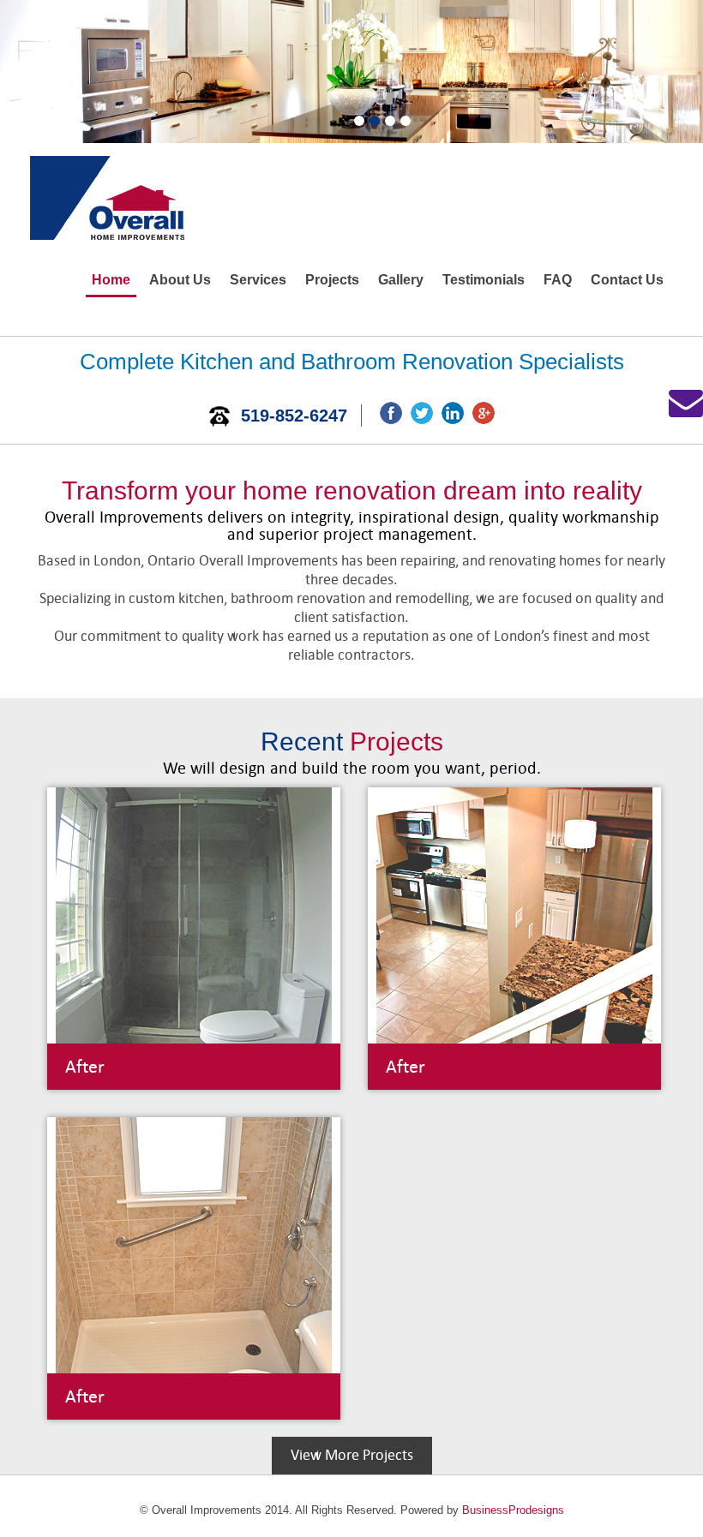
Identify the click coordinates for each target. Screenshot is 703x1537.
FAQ (558, 279)
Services (258, 279)
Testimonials (483, 279)
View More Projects (352, 1455)
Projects (332, 279)
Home (111, 279)
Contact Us (627, 279)
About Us (180, 279)
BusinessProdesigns (513, 1510)
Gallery (401, 279)
